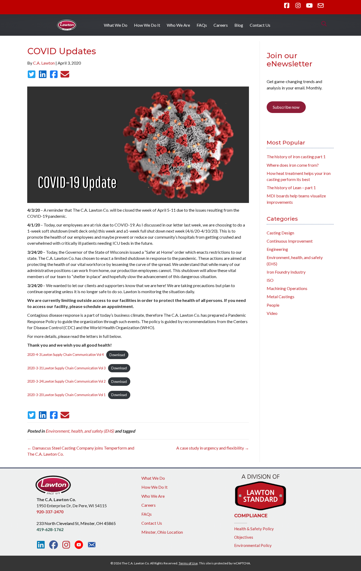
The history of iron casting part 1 (296, 156)
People (273, 304)
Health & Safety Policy (254, 528)
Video (272, 313)
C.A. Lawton (44, 62)
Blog (238, 25)
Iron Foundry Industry (286, 271)
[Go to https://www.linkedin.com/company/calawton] (40, 544)
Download (117, 355)
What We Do (115, 25)
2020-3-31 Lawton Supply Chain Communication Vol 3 (66, 368)
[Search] (322, 24)
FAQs (202, 25)
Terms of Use (188, 563)
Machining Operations (287, 288)
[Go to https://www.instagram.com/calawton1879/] (66, 544)
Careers (221, 25)
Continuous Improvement (290, 240)
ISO (270, 280)
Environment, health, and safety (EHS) (79, 430)
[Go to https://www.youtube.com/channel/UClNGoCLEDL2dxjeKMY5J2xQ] (79, 545)
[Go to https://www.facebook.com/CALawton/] (53, 544)
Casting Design (280, 232)
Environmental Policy (253, 545)
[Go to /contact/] (91, 545)
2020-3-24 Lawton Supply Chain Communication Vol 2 (66, 381)
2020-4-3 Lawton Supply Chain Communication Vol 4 (65, 355)
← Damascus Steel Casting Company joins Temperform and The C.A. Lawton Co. (80, 450)
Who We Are (178, 25)
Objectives (243, 537)
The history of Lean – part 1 (291, 187)
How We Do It (147, 25)
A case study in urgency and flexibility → (212, 447)
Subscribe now (286, 107)
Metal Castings (280, 296)
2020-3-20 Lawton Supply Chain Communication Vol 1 (66, 395)
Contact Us (260, 25)
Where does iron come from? (293, 164)
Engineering (277, 249)
